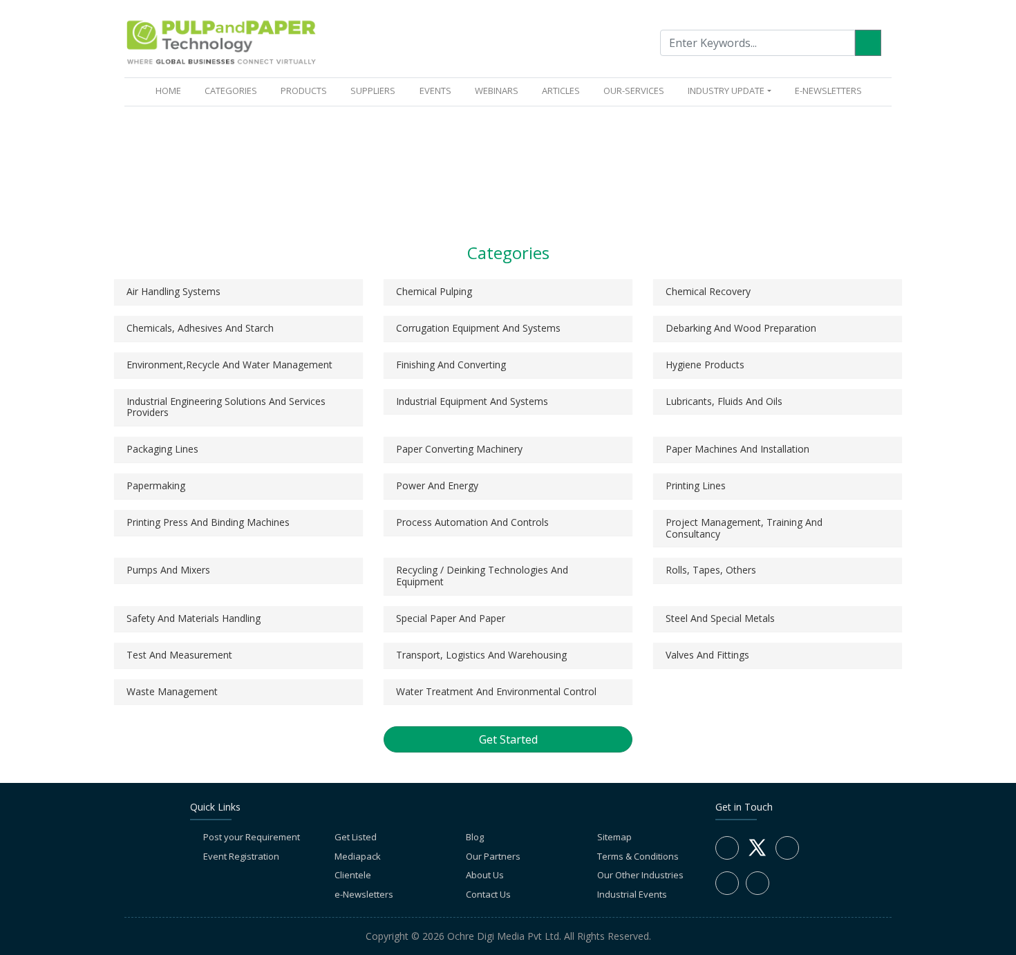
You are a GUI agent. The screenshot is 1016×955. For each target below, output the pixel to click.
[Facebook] (727, 848)
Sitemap (614, 837)
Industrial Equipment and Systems (472, 401)
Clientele (353, 875)
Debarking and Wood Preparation (741, 327)
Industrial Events (632, 894)
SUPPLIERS (372, 90)
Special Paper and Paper (450, 618)
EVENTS (435, 90)
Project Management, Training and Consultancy (744, 528)
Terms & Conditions (638, 856)
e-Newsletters (828, 90)
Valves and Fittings (707, 654)
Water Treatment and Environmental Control (496, 691)
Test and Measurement (179, 654)
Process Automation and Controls (472, 522)
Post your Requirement (251, 837)
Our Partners (493, 856)
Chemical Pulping (434, 291)
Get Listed (356, 837)
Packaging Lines (162, 448)
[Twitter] (757, 855)
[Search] (868, 43)
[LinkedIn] (787, 848)
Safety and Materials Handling (193, 618)
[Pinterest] (757, 883)
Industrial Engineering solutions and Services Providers (226, 407)
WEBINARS (496, 90)
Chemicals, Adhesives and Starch (200, 327)
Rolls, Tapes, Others (711, 569)
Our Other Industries (640, 875)
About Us (485, 875)
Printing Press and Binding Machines (208, 522)
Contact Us (488, 894)
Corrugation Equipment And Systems (478, 327)
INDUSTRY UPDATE (726, 90)
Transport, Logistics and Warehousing (481, 654)
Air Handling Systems (173, 291)
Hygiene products (705, 364)
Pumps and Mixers (168, 569)
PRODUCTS (304, 90)
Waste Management (172, 691)
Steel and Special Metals (720, 618)
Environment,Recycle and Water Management (229, 364)
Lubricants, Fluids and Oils (724, 401)
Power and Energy (437, 485)
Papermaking (155, 485)
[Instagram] (727, 883)
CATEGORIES (231, 90)
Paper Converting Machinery (459, 448)
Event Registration (241, 856)
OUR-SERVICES (633, 90)
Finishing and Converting (451, 364)
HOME (171, 90)
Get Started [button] (508, 739)
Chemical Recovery (708, 291)
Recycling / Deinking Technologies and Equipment (482, 575)
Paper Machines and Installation (737, 448)
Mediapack (358, 856)
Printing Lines (696, 485)
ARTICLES (561, 90)
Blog (475, 837)
